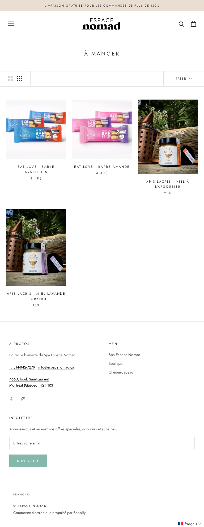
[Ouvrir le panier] (193, 24)
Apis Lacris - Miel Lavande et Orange (36, 296)
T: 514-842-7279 (22, 367)
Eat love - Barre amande (102, 166)
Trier (182, 78)
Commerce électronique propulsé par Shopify (49, 512)
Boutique (115, 363)
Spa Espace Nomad (124, 354)
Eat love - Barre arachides (36, 169)
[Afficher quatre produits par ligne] (19, 78)
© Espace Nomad (29, 506)
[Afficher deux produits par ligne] (10, 78)
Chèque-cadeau (121, 372)
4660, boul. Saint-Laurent (29, 379)
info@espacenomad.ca (56, 367)
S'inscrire (28, 461)
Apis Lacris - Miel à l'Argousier (167, 184)
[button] (190, 524)
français (21, 494)
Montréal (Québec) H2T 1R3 (31, 385)
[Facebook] (11, 399)
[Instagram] (23, 399)
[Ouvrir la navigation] (11, 24)
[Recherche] (181, 24)
